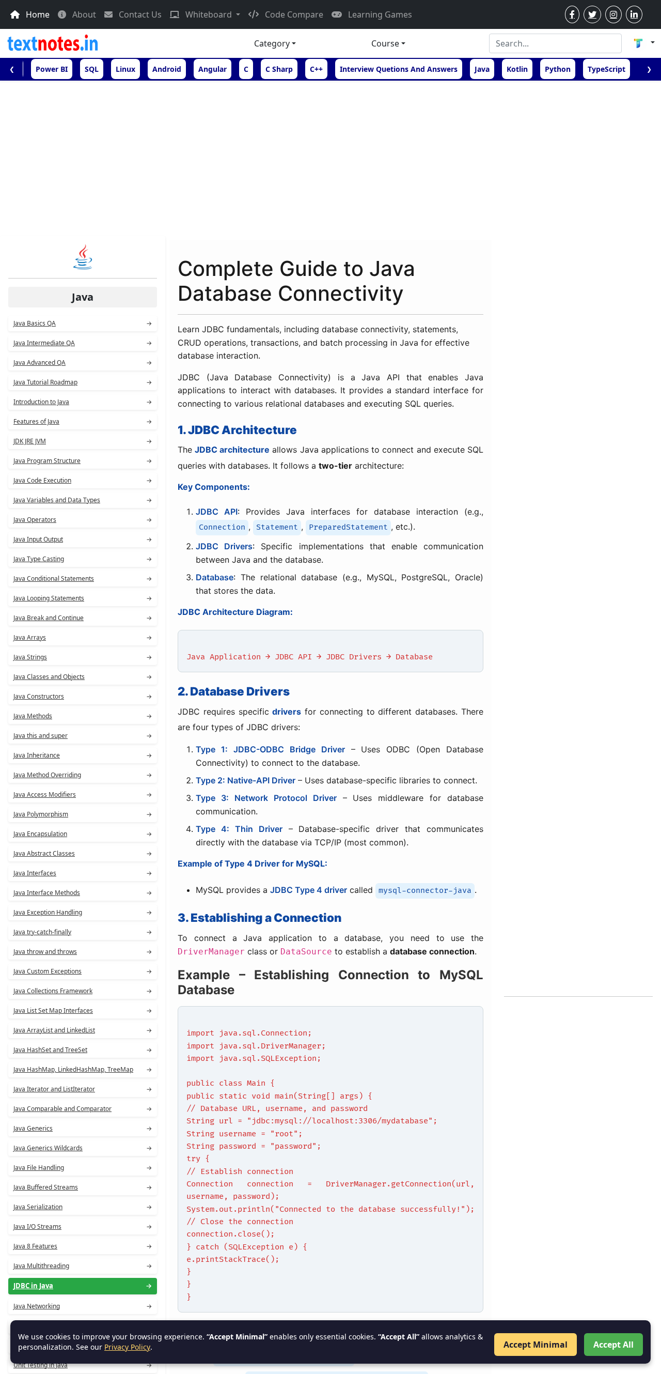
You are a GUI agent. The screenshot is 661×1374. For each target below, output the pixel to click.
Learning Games (379, 14)
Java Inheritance (82, 755)
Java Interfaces (82, 873)
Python (558, 69)
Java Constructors (82, 696)
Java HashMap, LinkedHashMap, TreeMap (82, 1069)
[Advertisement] (330, 158)
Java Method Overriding (82, 774)
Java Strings (82, 657)
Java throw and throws (82, 951)
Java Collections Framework (82, 990)
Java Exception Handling (82, 912)
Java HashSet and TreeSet (82, 1049)
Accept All (613, 1344)
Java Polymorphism (82, 814)
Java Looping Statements (82, 598)
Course (385, 43)
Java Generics (82, 1128)
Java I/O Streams (82, 1226)
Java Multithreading (82, 1265)
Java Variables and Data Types (82, 500)
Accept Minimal (535, 1344)
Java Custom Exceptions (82, 971)
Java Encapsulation (82, 833)
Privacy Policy (127, 1347)
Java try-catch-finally (82, 932)
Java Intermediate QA (82, 342)
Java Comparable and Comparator (82, 1108)
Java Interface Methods (82, 892)
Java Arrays (82, 637)
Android (166, 69)
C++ (316, 69)
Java (482, 69)
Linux (125, 69)
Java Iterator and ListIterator (82, 1089)
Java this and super (82, 735)
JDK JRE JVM (82, 441)
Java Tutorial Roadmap (82, 382)
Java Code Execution (82, 480)
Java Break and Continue (82, 617)
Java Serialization (82, 1206)
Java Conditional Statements (82, 578)
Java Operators (82, 519)
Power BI (52, 69)
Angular (212, 69)
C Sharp (279, 69)
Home (37, 14)
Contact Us (139, 14)
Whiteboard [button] (208, 14)
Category (272, 43)
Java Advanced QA (82, 362)
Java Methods (82, 716)
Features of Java (82, 421)
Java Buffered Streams (82, 1187)
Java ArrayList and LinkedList (82, 1030)
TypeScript (606, 69)
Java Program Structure (82, 460)
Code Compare (293, 14)
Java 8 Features (82, 1246)
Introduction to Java (82, 401)
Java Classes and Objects (82, 676)
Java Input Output (82, 539)
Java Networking (82, 1306)
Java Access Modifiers (82, 794)
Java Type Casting (82, 558)
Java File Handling (82, 1167)
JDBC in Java (82, 1285)
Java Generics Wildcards (82, 1148)
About (83, 14)
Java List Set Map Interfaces (82, 1010)
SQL (92, 69)
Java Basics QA (82, 323)
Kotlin (517, 69)
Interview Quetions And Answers (399, 69)
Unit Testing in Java (82, 1365)
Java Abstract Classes (82, 853)
